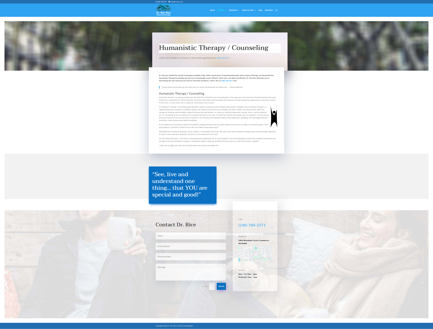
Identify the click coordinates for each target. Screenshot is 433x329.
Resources (233, 10)
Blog (260, 10)
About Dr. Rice (247, 10)
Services (221, 10)
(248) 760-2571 (223, 58)
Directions (269, 10)
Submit (221, 286)
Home (212, 10)
